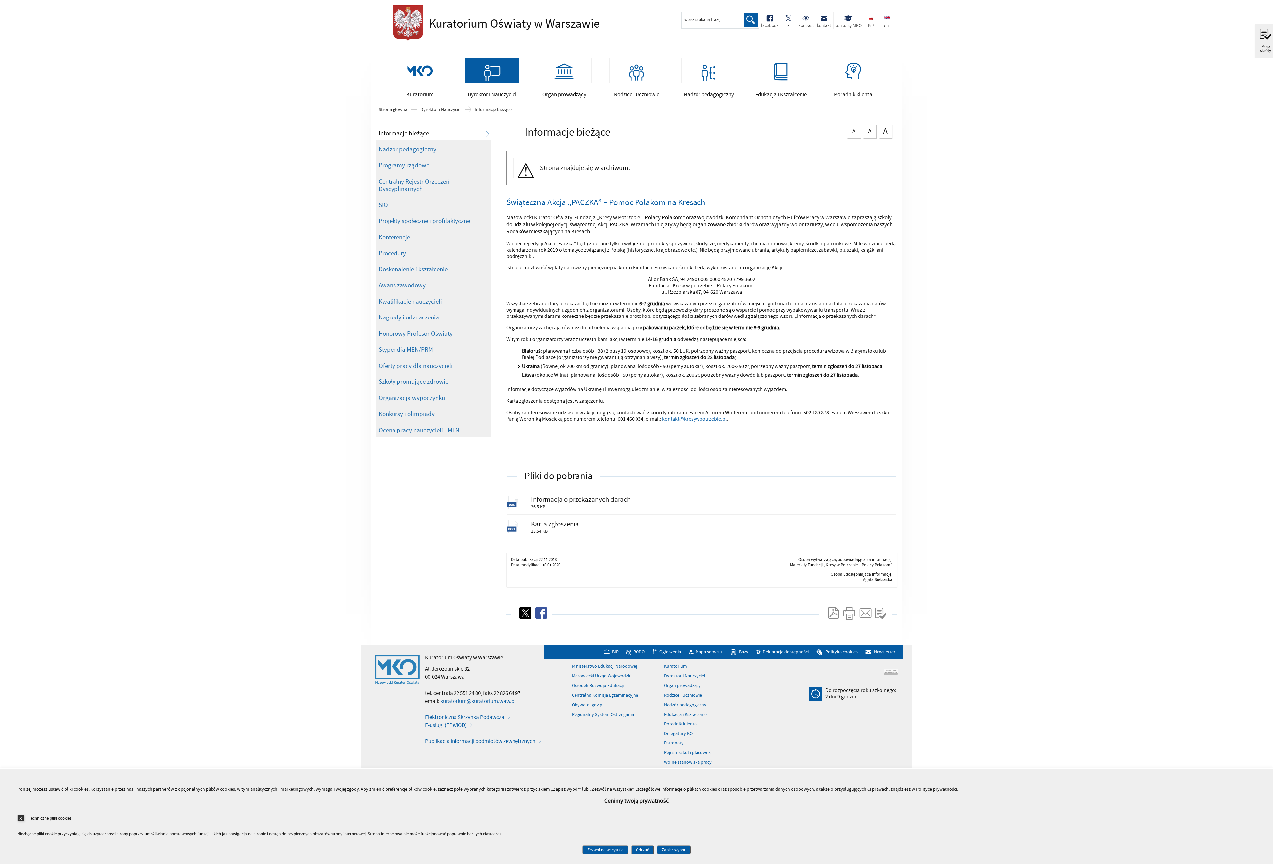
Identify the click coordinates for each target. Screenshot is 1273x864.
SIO (383, 205)
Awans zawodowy (402, 285)
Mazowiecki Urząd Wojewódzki (601, 676)
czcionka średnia (867, 130)
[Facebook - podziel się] (540, 613)
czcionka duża (883, 131)
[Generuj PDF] (833, 613)
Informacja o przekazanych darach (581, 499)
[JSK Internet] (891, 672)
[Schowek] (880, 613)
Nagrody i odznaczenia (409, 317)
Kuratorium (675, 666)
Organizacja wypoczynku (412, 398)
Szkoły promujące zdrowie (413, 382)
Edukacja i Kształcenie (685, 714)
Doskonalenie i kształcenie (413, 269)
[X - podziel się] (524, 613)
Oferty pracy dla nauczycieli (416, 366)
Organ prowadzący (682, 685)
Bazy (743, 652)
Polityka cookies (841, 652)
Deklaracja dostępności (786, 652)
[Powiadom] (865, 613)
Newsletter (884, 652)
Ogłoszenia (670, 652)
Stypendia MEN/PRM (406, 350)
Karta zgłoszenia (555, 524)
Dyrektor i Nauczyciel (441, 109)
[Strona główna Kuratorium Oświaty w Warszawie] (397, 670)
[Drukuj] (849, 613)
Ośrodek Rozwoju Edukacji (598, 685)
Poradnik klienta (680, 724)
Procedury (392, 253)
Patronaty (674, 743)
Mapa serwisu (709, 652)
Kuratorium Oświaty (482, 24)
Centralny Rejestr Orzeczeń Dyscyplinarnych (414, 185)
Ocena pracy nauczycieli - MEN (419, 430)
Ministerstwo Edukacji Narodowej (604, 666)
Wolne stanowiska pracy (688, 762)
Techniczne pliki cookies (50, 818)
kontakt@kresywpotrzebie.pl (694, 419)
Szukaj (751, 20)
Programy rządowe (404, 165)
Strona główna (393, 109)
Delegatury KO (678, 733)
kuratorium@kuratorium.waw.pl (477, 701)
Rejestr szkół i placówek (687, 752)
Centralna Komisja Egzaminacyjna (605, 695)
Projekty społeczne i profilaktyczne (424, 221)
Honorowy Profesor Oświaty (416, 334)
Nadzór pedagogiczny (407, 149)
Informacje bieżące (493, 109)
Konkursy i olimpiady (407, 414)
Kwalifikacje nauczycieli (410, 302)
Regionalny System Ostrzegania (603, 714)
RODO (638, 652)
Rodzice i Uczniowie (683, 695)
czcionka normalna (851, 130)
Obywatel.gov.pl (588, 705)
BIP (615, 652)
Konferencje (394, 237)
